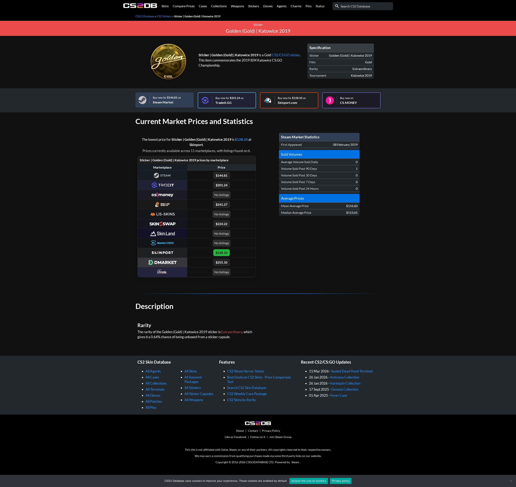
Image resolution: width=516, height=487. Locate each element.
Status (320, 6)
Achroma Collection (344, 377)
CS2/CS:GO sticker (286, 55)
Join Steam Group (280, 437)
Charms (296, 6)
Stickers (253, 6)
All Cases (152, 377)
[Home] (140, 7)
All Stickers (192, 388)
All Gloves (153, 395)
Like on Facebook (235, 437)
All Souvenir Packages (193, 379)
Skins (165, 6)
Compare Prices (184, 6)
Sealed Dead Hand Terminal (351, 371)
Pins (309, 6)
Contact (253, 430)
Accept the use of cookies (308, 480)
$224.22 (221, 224)
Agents (282, 6)
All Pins (151, 407)
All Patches (154, 401)
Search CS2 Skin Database (246, 388)
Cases (203, 6)
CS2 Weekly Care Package (247, 394)
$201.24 (221, 185)
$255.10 (221, 262)
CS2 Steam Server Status (245, 371)
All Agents (153, 371)
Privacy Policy (271, 430)
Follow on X (257, 437)
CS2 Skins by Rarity (241, 400)
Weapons (237, 6)
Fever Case (338, 395)
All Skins (190, 371)
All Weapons (193, 400)
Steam (295, 462)
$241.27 (221, 204)
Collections (219, 6)
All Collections (156, 383)
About (240, 430)
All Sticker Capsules (198, 394)
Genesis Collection (344, 389)
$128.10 (241, 139)
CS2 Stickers (164, 16)
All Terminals (155, 389)
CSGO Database (145, 16)
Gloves (268, 6)
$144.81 (221, 175)
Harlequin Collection (345, 383)
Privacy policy (341, 480)
